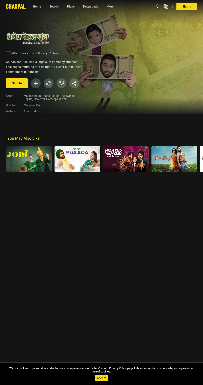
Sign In (186, 6)
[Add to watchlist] (36, 83)
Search (54, 6)
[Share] (74, 83)
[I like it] (49, 83)
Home (37, 6)
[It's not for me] (61, 83)
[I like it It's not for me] (56, 83)
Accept (101, 378)
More (110, 6)
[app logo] (17, 6)
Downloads (90, 6)
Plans (71, 6)
